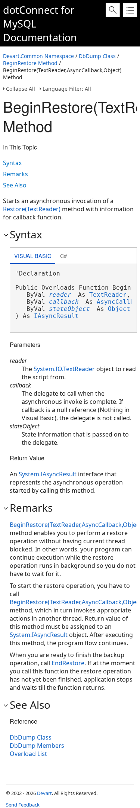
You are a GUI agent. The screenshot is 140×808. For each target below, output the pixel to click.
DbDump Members (37, 745)
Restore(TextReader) (31, 209)
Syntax (12, 163)
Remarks (15, 174)
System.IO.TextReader (64, 369)
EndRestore (68, 663)
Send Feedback (23, 804)
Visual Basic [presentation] (32, 256)
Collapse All (20, 88)
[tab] (32, 256)
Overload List (28, 754)
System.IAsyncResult (48, 474)
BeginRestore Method (30, 63)
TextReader (108, 294)
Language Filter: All (67, 88)
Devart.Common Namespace (38, 55)
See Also (15, 185)
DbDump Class (97, 55)
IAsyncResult (56, 315)
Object (119, 308)
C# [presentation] (63, 256)
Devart (44, 793)
